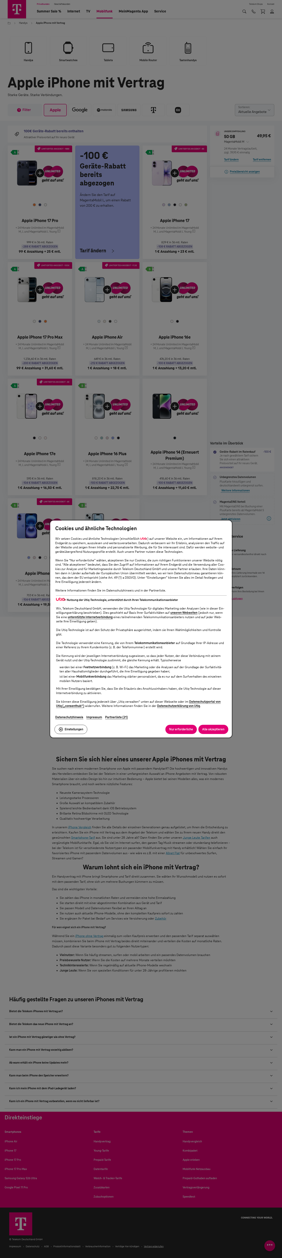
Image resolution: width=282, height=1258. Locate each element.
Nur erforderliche (181, 729)
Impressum (94, 717)
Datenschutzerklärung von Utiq (178, 706)
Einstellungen (74, 729)
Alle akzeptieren (213, 729)
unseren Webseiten (183, 613)
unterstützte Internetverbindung (90, 617)
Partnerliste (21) (116, 717)
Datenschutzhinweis (69, 717)
